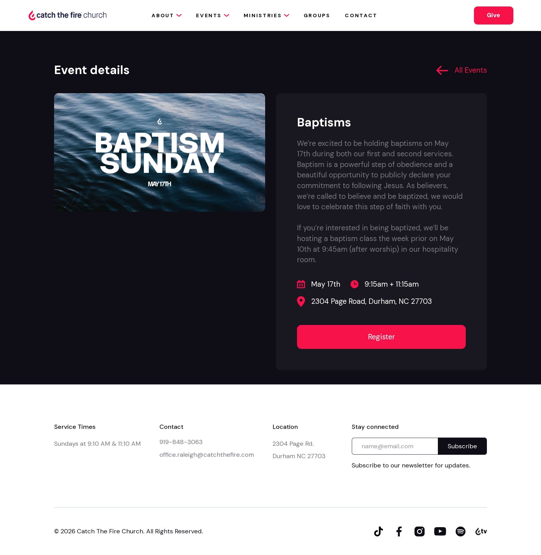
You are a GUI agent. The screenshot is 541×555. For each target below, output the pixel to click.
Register (381, 337)
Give (493, 15)
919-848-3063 (181, 442)
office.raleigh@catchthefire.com (206, 455)
